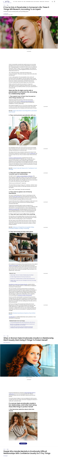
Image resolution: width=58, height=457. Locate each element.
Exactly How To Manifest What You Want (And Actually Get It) (22, 278)
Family (25, 1)
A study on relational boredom (15, 157)
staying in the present (13, 265)
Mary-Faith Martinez (7, 342)
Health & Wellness (36, 1)
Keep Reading (23, 443)
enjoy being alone (17, 196)
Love (14, 1)
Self (22, 1)
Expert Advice (47, 1)
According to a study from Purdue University (18, 284)
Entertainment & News (29, 1)
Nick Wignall (6, 455)
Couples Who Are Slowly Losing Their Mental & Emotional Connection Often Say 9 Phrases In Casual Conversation (21, 327)
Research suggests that (14, 209)
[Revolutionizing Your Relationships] (7, 1)
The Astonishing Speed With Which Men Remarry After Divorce (22, 322)
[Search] (52, 1)
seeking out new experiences (26, 101)
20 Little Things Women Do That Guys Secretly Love (20, 276)
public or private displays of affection (25, 176)
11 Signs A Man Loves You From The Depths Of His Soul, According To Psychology (23, 281)
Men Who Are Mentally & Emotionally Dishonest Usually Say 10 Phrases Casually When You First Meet (22, 324)
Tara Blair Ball (6, 13)
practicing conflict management (25, 295)
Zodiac (16, 1)
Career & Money (42, 1)
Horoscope (19, 1)
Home (4, 5)
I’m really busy (32, 153)
